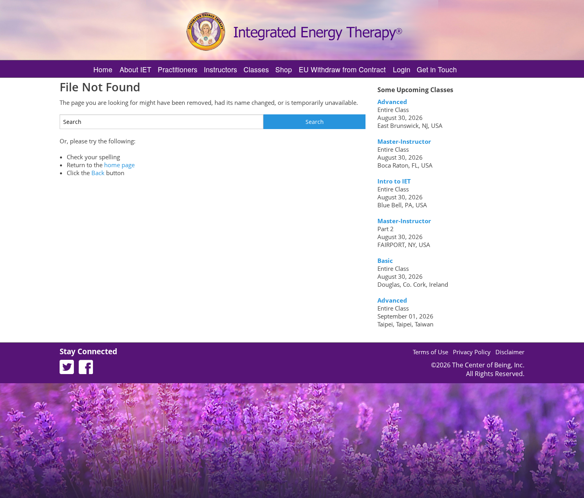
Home (102, 69)
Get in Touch (437, 69)
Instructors (220, 69)
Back (97, 173)
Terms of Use (430, 352)
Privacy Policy (472, 352)
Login (401, 69)
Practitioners (177, 69)
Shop (283, 69)
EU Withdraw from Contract (342, 69)
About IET (135, 69)
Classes (256, 69)
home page (119, 165)
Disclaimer (509, 352)
